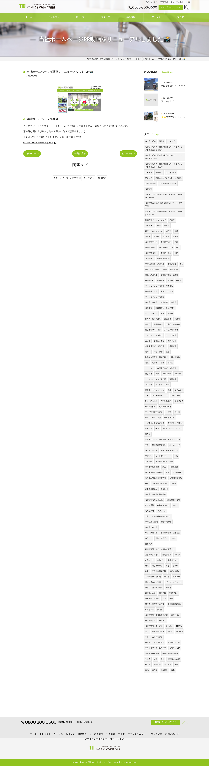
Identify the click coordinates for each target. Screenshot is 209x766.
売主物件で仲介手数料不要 (155, 648)
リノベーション (151, 313)
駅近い (175, 565)
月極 (162, 313)
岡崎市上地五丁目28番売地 (155, 477)
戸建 (176, 242)
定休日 (147, 351)
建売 (171, 598)
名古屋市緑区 (166, 242)
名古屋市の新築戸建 (160, 483)
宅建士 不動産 (158, 362)
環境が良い (173, 593)
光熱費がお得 (150, 620)
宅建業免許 (158, 324)
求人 (164, 467)
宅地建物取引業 (176, 477)
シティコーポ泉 (151, 450)
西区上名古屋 (150, 593)
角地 (147, 565)
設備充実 (179, 631)
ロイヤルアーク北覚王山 (154, 642)
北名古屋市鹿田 (151, 489)
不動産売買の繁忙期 (153, 576)
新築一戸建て (150, 247)
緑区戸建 (162, 593)
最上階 (147, 664)
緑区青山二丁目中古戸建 (154, 604)
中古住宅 (148, 456)
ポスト (166, 576)
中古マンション (167, 291)
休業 (147, 571)
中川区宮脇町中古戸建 (154, 412)
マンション (149, 368)
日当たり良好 (174, 648)
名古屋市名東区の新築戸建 (155, 494)
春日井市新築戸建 (159, 571)
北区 (176, 253)
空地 (147, 669)
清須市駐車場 (157, 565)
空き (167, 565)
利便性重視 (149, 505)
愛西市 (160, 609)
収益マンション (163, 505)
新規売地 (148, 373)
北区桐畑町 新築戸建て (165, 307)
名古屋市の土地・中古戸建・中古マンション (162, 439)
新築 (176, 231)
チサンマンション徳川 (154, 335)
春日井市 (148, 538)
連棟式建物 (179, 401)
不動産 (161, 141)
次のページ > (128, 153)
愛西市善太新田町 (152, 598)
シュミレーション (166, 247)
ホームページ (174, 445)
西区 (181, 264)
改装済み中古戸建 (152, 653)
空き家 (154, 669)
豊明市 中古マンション (154, 390)
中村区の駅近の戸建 (170, 653)
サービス (148, 172)
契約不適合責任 (163, 258)
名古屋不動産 (166, 253)
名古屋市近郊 (150, 141)
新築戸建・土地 (151, 291)
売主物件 (167, 318)
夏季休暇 (172, 379)
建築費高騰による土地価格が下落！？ (160, 549)
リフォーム (161, 510)
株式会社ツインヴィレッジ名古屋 (169, 178)
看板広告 (172, 346)
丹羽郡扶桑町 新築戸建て (155, 346)
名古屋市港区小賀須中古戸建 (156, 615)
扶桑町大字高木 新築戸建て (156, 357)
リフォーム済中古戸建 (154, 637)
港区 (147, 362)
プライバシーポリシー (167, 183)
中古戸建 (148, 384)
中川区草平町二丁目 (160, 395)
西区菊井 (178, 373)
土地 (167, 351)
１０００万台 (171, 335)
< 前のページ (32, 153)
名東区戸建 (149, 510)
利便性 (147, 659)
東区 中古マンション (169, 450)
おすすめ (166, 236)
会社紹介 (169, 626)
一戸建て (162, 620)
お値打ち (160, 560)
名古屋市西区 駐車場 (169, 274)
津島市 (170, 280)
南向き (168, 587)
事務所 (147, 434)
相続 (176, 664)
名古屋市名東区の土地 (154, 499)
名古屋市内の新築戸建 (164, 461)
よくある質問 (171, 172)
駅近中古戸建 (166, 521)
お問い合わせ (150, 183)
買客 (162, 659)
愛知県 (156, 236)
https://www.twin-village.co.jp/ (39, 142)
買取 (173, 669)
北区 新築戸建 (151, 274)
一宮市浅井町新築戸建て (154, 423)
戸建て (147, 236)
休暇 (176, 456)
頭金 (159, 225)
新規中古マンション (153, 329)
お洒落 (173, 483)
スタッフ (159, 172)
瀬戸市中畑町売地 (152, 467)
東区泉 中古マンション (172, 428)
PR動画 (179, 626)
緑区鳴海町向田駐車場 (154, 472)
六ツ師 (177, 554)
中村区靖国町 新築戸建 (154, 264)
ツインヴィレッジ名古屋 (154, 297)
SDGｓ (175, 505)
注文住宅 (148, 307)
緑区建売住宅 (150, 406)
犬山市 (147, 340)
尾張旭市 (176, 576)
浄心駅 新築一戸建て (154, 587)
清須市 (170, 313)
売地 (169, 390)
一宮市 (168, 412)
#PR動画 (102, 178)
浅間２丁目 (172, 340)
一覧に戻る (80, 153)
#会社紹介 (89, 178)
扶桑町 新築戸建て (153, 318)
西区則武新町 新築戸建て (167, 368)
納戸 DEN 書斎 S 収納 (156, 269)
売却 (147, 445)
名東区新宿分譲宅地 (175, 423)
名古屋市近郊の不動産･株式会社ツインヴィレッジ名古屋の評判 (163, 157)
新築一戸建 (174, 269)
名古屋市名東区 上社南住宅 (156, 302)
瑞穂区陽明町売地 (173, 499)
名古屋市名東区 (151, 253)
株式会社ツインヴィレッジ (155, 220)
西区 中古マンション (154, 231)
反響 (155, 659)
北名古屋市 (167, 554)
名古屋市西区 (159, 340)
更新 (147, 483)
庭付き (170, 631)
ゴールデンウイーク (163, 456)
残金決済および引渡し (154, 582)
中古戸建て (172, 264)
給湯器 (147, 324)
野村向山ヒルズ (174, 659)
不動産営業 (173, 467)
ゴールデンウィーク (174, 582)
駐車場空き (149, 609)
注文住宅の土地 (151, 401)
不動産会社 (149, 280)
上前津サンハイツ (152, 554)
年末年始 (148, 428)
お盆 (164, 598)
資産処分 (164, 669)
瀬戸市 (168, 231)
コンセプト (172, 141)
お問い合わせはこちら (171, 7)
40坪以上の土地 (151, 521)
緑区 (178, 247)
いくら (166, 225)
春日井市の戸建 (158, 631)
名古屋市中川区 (151, 242)
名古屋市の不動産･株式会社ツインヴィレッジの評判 (163, 205)
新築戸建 (160, 280)
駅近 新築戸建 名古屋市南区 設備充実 (162, 532)
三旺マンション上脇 (153, 417)
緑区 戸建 (158, 351)
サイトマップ (117, 738)
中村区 (173, 302)
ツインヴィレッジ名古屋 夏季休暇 (159, 286)
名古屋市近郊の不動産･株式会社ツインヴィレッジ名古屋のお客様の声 (163, 165)
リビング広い (174, 571)
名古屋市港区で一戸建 (154, 626)
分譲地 (173, 538)
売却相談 (157, 664)
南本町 (179, 280)
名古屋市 (148, 188)
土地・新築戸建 (162, 538)
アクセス (148, 178)
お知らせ (148, 461)
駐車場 (175, 236)
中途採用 (164, 489)
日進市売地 (175, 357)
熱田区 (170, 362)
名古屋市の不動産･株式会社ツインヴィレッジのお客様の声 (163, 213)
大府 (147, 395)
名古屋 (172, 220)
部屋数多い (175, 615)
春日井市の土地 (174, 642)
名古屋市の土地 (165, 406)
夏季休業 (148, 543)
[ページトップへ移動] (185, 722)
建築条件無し (173, 560)
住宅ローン (149, 560)
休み (157, 428)
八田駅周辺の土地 (171, 329)
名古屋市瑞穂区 (151, 527)
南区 (147, 631)
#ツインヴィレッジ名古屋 (67, 178)
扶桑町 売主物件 (173, 324)
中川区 (177, 412)
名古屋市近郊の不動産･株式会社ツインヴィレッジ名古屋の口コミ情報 (163, 148)
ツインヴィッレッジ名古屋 (155, 379)
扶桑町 (177, 318)
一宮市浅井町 (169, 417)
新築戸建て (149, 258)
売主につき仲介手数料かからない (158, 516)
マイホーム (149, 225)
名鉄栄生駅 (167, 373)
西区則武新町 (166, 401)
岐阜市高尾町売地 (159, 445)
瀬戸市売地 (179, 390)
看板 (157, 373)
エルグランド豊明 (162, 384)
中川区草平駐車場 (175, 604)
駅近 (167, 472)
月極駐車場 (175, 395)
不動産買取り (178, 472)
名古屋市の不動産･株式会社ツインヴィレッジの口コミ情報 (163, 196)
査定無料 (167, 664)
